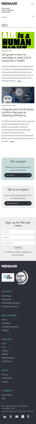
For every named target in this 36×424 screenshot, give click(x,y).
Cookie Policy (23, 406)
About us (5, 375)
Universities (6, 323)
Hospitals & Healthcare (10, 327)
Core (3, 347)
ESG (12, 408)
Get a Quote (10, 175)
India (3, 398)
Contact (5, 382)
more (19, 81)
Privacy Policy (6, 408)
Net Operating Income (10, 306)
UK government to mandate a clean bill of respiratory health (16, 58)
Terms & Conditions (11, 406)
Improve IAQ (6, 299)
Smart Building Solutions (11, 303)
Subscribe (18, 247)
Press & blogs (6, 12)
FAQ (3, 406)
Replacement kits (8, 358)
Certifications (7, 361)
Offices (4, 320)
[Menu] (32, 4)
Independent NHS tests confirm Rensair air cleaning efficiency (17, 112)
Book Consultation (12, 203)
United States (7, 395)
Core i (4, 344)
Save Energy (6, 296)
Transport (5, 330)
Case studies (6, 8)
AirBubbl (5, 354)
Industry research (8, 10)
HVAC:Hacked (7, 378)
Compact (5, 351)
